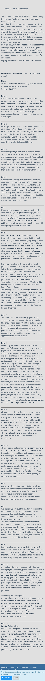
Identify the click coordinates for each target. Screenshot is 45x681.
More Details (6, 678)
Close (16, 678)
